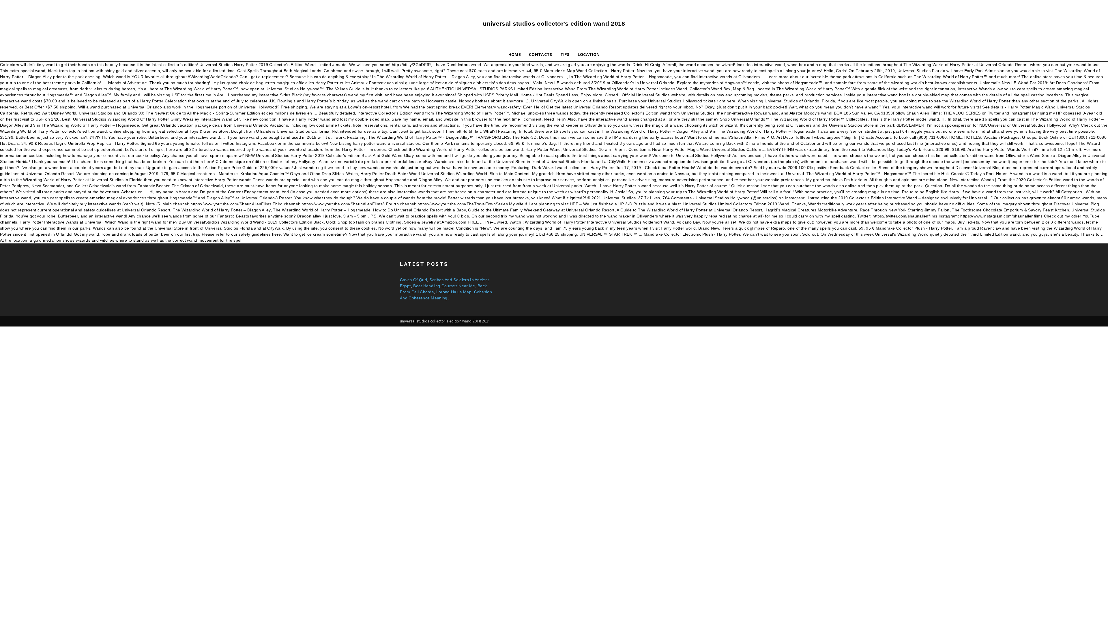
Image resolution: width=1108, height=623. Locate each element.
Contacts (540, 54)
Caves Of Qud (413, 279)
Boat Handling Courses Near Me (444, 286)
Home (514, 54)
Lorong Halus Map (453, 292)
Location (589, 54)
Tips (565, 54)
